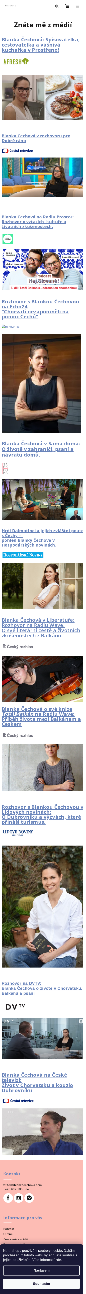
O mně (8, 1234)
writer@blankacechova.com (22, 1185)
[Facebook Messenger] (29, 1198)
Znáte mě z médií (15, 1239)
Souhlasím (41, 1283)
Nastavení (41, 1270)
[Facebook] (8, 1198)
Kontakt (8, 1228)
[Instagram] (18, 1198)
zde (58, 1260)
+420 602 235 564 (16, 1189)
